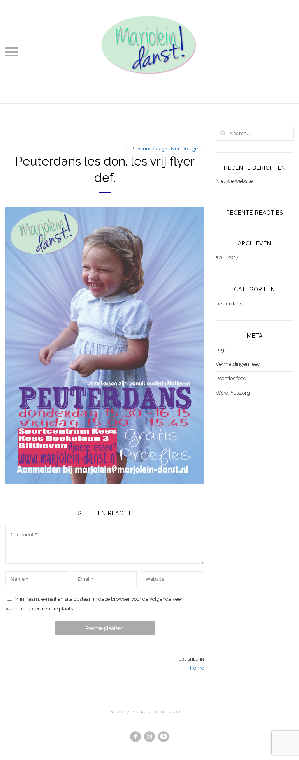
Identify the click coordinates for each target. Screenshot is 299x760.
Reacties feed (231, 378)
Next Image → (187, 148)
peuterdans (229, 304)
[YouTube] (163, 736)
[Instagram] (149, 736)
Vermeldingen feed (238, 364)
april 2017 (227, 257)
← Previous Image (146, 148)
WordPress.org (233, 393)
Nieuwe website (234, 181)
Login (222, 350)
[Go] (223, 133)
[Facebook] (135, 736)
